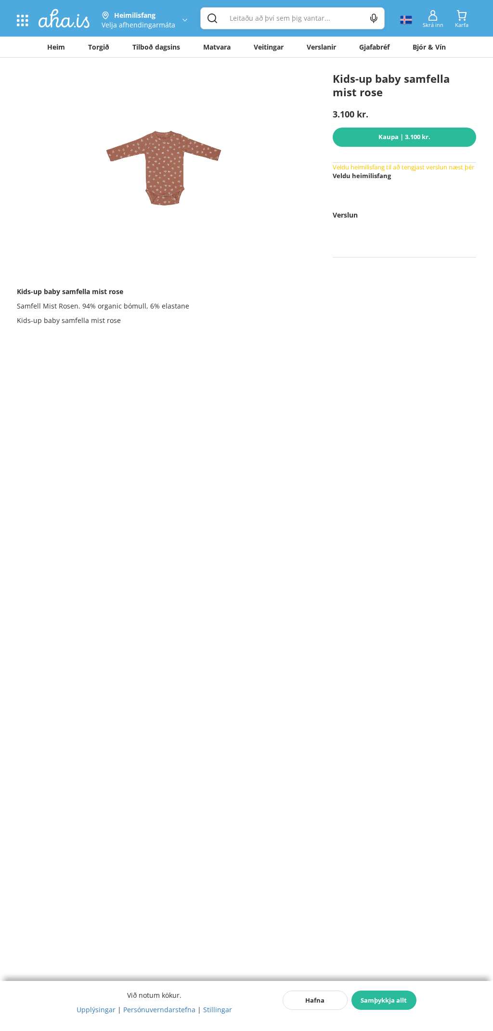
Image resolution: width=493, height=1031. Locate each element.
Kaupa (404, 136)
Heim (56, 47)
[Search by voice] (373, 18)
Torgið (98, 47)
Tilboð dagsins (156, 47)
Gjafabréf (374, 47)
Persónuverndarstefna (159, 1009)
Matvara (217, 47)
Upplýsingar (96, 1009)
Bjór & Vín (429, 47)
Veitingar (269, 47)
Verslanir (321, 47)
